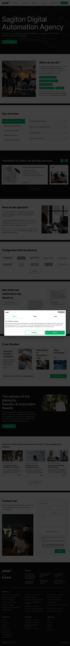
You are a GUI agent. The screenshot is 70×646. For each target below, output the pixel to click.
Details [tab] (35, 316)
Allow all (55, 332)
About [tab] (55, 316)
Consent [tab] (14, 316)
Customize (34, 332)
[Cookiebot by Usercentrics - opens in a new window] (59, 312)
